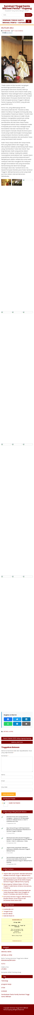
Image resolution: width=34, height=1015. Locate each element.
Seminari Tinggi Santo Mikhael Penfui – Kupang (17, 7)
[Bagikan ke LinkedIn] (26, 719)
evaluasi (4, 991)
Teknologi (4, 981)
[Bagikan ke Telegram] (17, 724)
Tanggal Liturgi (7, 911)
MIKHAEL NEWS (6, 952)
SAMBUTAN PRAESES (14, 803)
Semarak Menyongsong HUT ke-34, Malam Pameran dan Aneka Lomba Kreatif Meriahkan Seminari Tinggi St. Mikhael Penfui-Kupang (19, 860)
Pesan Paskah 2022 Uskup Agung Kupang (17, 738)
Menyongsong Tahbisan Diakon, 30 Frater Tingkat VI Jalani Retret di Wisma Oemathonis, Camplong (17, 886)
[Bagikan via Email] (26, 724)
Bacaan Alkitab (7, 914)
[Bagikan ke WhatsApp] (8, 724)
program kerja (6, 984)
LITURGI (3, 969)
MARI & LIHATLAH (17, 742)
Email (3, 781)
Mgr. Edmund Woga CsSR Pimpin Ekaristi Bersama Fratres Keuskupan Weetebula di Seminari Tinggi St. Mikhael (19, 829)
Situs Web (4, 787)
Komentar (4, 756)
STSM (3, 988)
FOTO (3, 964)
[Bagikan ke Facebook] (8, 719)
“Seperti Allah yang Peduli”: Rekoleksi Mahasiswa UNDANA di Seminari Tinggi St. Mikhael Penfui (18, 849)
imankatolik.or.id (8, 909)
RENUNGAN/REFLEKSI (8, 960)
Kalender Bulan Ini (8, 916)
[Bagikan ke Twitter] (17, 719)
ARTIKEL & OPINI (8, 731)
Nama (3, 775)
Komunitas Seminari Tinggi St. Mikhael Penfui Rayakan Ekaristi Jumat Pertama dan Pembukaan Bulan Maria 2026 (17, 898)
